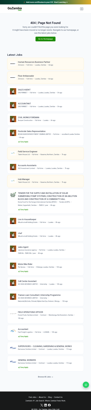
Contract (43, 315)
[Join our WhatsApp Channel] (86, 385)
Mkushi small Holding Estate (28, 222)
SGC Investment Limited (26, 168)
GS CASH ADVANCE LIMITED (28, 284)
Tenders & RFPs (64, 202)
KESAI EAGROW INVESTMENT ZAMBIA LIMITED (34, 134)
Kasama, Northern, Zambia (50, 154)
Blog (50, 397)
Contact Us (58, 397)
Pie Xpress (21, 267)
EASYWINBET (23, 93)
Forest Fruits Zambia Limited (28, 315)
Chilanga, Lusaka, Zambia (45, 267)
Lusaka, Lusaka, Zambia (46, 93)
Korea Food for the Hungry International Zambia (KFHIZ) (37, 202)
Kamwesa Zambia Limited (27, 349)
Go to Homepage (45, 39)
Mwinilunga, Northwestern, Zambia (61, 315)
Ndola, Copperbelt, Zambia (27, 205)
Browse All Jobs (44, 377)
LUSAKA (46, 332)
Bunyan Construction (25, 120)
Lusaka (45, 120)
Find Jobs (32, 397)
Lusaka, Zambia (40, 65)
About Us (42, 397)
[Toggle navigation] (82, 9)
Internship (43, 284)
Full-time (30, 65)
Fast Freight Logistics (25, 332)
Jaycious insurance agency (27, 250)
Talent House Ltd (24, 154)
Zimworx (21, 65)
